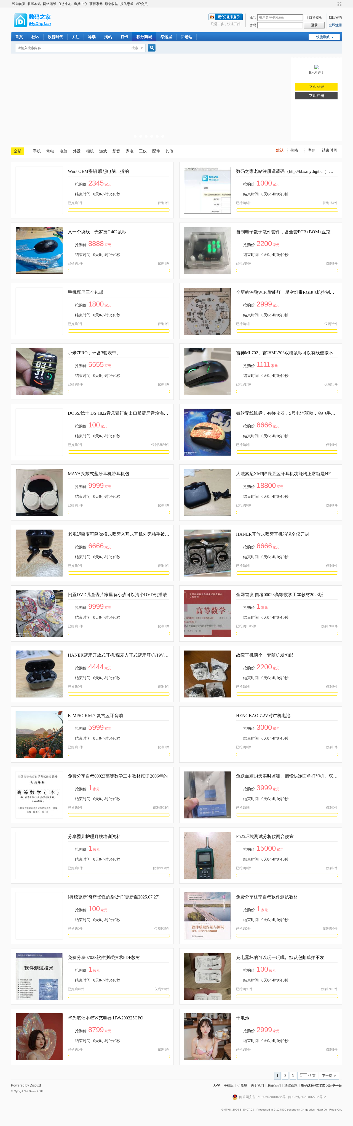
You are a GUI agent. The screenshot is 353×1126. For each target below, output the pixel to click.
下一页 (327, 1076)
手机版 (229, 1085)
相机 (90, 151)
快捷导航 (323, 37)
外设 (77, 151)
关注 (75, 37)
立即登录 (316, 87)
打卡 (124, 37)
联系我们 (274, 1085)
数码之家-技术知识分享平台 (321, 1085)
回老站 (186, 37)
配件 (156, 151)
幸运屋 (166, 37)
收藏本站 (34, 4)
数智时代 (55, 37)
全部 (18, 151)
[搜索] (151, 48)
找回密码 (335, 17)
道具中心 (80, 4)
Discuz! (35, 1085)
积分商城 (144, 37)
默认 (280, 150)
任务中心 (65, 4)
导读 (92, 37)
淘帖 (108, 37)
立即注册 (335, 25)
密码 (253, 25)
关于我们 (257, 1085)
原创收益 (111, 4)
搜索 (135, 48)
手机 (37, 151)
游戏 (103, 151)
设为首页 (18, 4)
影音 (116, 151)
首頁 (19, 37)
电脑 (63, 151)
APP (216, 1085)
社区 (35, 37)
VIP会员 (142, 4)
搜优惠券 (126, 4)
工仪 (143, 151)
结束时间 (329, 150)
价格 (294, 150)
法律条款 (291, 1085)
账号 (253, 17)
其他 (169, 151)
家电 (129, 151)
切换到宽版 (339, 3)
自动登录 (315, 17)
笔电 (50, 151)
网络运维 (49, 4)
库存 (311, 150)
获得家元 (96, 4)
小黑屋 (242, 1085)
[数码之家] (37, 29)
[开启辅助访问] (334, 3)
